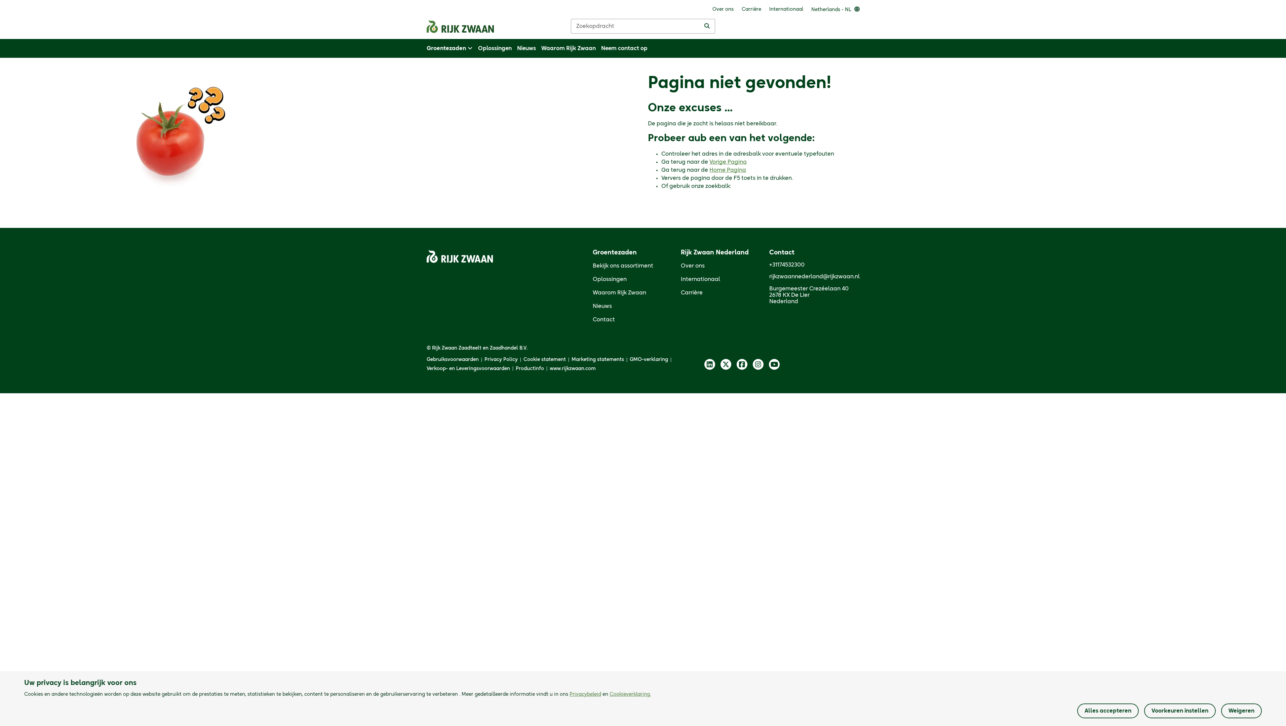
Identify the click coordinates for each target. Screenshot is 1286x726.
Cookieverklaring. (630, 694)
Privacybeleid (585, 694)
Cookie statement (544, 359)
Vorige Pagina (728, 162)
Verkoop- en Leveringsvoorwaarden (468, 368)
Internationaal (700, 279)
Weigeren (1241, 711)
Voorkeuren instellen (1180, 711)
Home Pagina (727, 170)
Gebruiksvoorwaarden (453, 359)
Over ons (693, 266)
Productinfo (530, 368)
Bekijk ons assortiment (623, 266)
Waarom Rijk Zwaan (619, 292)
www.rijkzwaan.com (573, 368)
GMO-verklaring (649, 359)
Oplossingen (610, 279)
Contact (604, 319)
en (610, 694)
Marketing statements (598, 359)
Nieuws (602, 306)
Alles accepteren (1108, 711)
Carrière (692, 292)
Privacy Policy (501, 359)
